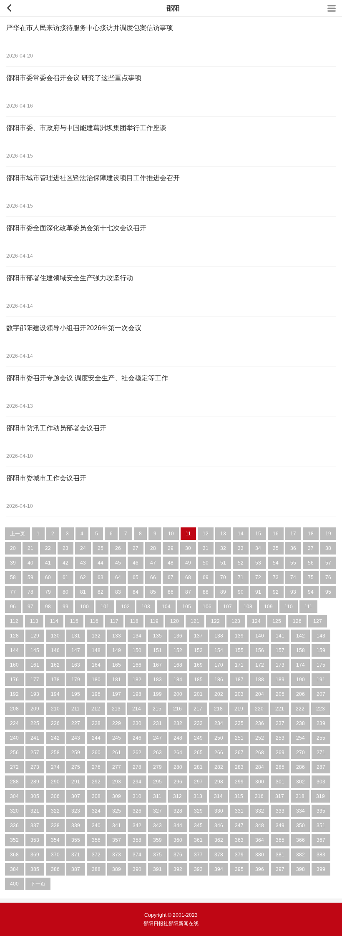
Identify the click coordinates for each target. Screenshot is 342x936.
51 (223, 563)
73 (276, 577)
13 (223, 534)
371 (75, 855)
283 (239, 767)
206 (300, 694)
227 (75, 723)
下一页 (37, 884)
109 (268, 607)
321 (34, 811)
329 (198, 811)
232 (178, 723)
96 (13, 607)
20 (13, 548)
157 (280, 650)
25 (100, 548)
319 (320, 796)
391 (157, 869)
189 (280, 680)
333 (280, 811)
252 (259, 738)
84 (135, 592)
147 (75, 650)
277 (116, 767)
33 (241, 548)
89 (223, 592)
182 (137, 680)
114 (54, 621)
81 (83, 592)
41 (48, 563)
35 (276, 548)
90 (241, 592)
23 (65, 548)
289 (34, 782)
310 (137, 796)
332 (259, 811)
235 (239, 723)
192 (14, 694)
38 (328, 548)
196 (96, 694)
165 (116, 665)
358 (137, 840)
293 (116, 782)
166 (137, 665)
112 (14, 621)
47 (153, 563)
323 (75, 811)
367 (321, 840)
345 (198, 825)
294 (137, 782)
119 (154, 621)
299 (239, 782)
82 (100, 592)
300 (259, 782)
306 (55, 796)
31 (206, 548)
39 (13, 563)
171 (239, 665)
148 (96, 650)
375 (157, 855)
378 (218, 855)
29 (171, 548)
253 (280, 738)
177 (34, 680)
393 (198, 869)
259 (75, 752)
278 (137, 767)
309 (116, 796)
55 (293, 563)
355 (75, 840)
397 (280, 869)
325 (116, 811)
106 (207, 607)
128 (14, 636)
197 (116, 694)
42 (65, 563)
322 (55, 811)
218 (218, 709)
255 (321, 738)
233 (198, 723)
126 (297, 621)
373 (116, 855)
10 (171, 534)
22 (48, 548)
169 (198, 665)
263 (157, 752)
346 (218, 825)
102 (125, 607)
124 (256, 621)
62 (83, 577)
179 (75, 680)
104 (166, 607)
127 (317, 621)
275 (75, 767)
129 (34, 636)
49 (188, 563)
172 (259, 665)
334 (300, 811)
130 (55, 636)
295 (157, 782)
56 (311, 563)
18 (311, 534)
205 (280, 694)
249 (198, 738)
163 (75, 665)
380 (259, 855)
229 (116, 723)
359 (157, 840)
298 (218, 782)
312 (177, 796)
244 (96, 738)
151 (157, 650)
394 (218, 869)
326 (137, 811)
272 (14, 767)
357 (116, 840)
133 (116, 636)
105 (186, 607)
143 (321, 636)
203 (239, 694)
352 (14, 840)
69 (206, 577)
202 (218, 694)
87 (188, 592)
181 (116, 680)
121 (195, 621)
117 (114, 621)
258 (55, 752)
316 (259, 796)
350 (300, 825)
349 (280, 825)
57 (328, 563)
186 (218, 680)
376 (178, 855)
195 (75, 694)
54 (276, 563)
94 (311, 592)
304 (14, 796)
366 (300, 840)
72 (258, 577)
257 (34, 752)
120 (174, 621)
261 (116, 752)
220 (259, 709)
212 (95, 709)
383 (321, 855)
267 (239, 752)
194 (55, 694)
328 (178, 811)
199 (157, 694)
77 (13, 592)
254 (300, 738)
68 (188, 577)
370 (55, 855)
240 (14, 738)
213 (116, 709)
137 (198, 636)
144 (14, 650)
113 (34, 621)
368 (14, 855)
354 (55, 840)
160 (14, 665)
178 (55, 680)
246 (137, 738)
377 (198, 855)
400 (14, 884)
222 (300, 709)
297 (198, 782)
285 (280, 767)
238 (300, 723)
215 (157, 709)
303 (321, 782)
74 (293, 577)
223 (320, 709)
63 (100, 577)
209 (34, 709)
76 (328, 577)
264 (178, 752)
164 (96, 665)
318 (300, 796)
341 (116, 825)
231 (157, 723)
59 (30, 577)
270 (300, 752)
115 (74, 621)
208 (14, 709)
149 (116, 650)
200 (178, 694)
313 (198, 796)
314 (218, 796)
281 (198, 767)
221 (279, 709)
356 (96, 840)
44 (100, 563)
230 (137, 723)
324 (96, 811)
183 (157, 680)
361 (198, 840)
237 (280, 723)
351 (321, 825)
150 (137, 650)
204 (259, 694)
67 (171, 577)
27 (135, 548)
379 (239, 855)
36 (293, 548)
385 (34, 869)
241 (34, 738)
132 (96, 636)
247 (157, 738)
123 (235, 621)
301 (280, 782)
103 (145, 607)
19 (328, 534)
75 (311, 577)
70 (223, 577)
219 (238, 709)
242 (55, 738)
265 (198, 752)
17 (293, 534)
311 (157, 796)
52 (241, 563)
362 (218, 840)
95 (328, 592)
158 (300, 650)
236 (259, 723)
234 (218, 723)
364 (259, 840)
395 (239, 869)
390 (137, 869)
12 (206, 534)
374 (137, 855)
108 (248, 607)
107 (227, 607)
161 (34, 665)
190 (300, 680)
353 (34, 840)
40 (30, 563)
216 (177, 709)
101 (105, 607)
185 (198, 680)
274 (55, 767)
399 (321, 869)
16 (276, 534)
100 (84, 607)
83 (118, 592)
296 (178, 782)
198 (137, 694)
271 (321, 752)
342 (137, 825)
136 (178, 636)
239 (321, 723)
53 (258, 563)
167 (157, 665)
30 (188, 548)
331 (239, 811)
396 (259, 869)
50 (206, 563)
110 (288, 607)
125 (276, 621)
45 (118, 563)
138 (218, 636)
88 (206, 592)
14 (241, 534)
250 (218, 738)
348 (259, 825)
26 (118, 548)
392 (178, 869)
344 (178, 825)
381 (280, 855)
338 (55, 825)
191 (321, 680)
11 (188, 534)
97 (30, 607)
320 (14, 811)
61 (65, 577)
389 (116, 869)
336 (14, 825)
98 (48, 607)
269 (280, 752)
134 (137, 636)
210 (55, 709)
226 (55, 723)
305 (34, 796)
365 (280, 840)
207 (321, 694)
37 (311, 548)
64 (118, 577)
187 (239, 680)
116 (94, 621)
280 (178, 767)
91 (258, 592)
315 (238, 796)
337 (34, 825)
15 (258, 534)
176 (14, 680)
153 (198, 650)
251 (239, 738)
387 (75, 869)
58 (13, 577)
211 (75, 709)
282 (218, 767)
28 (153, 548)
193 (34, 694)
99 (65, 607)
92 (276, 592)
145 (34, 650)
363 (239, 840)
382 (300, 855)
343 (157, 825)
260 (96, 752)
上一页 (17, 534)
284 (259, 767)
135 (157, 636)
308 (96, 796)
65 (135, 577)
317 (279, 796)
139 (239, 636)
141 (280, 636)
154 (218, 650)
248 (178, 738)
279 (157, 767)
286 (300, 767)
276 (96, 767)
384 (14, 869)
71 (241, 577)
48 (171, 563)
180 (96, 680)
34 (258, 548)
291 (75, 782)
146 (55, 650)
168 (178, 665)
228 (96, 723)
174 (300, 665)
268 (259, 752)
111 (308, 607)
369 (34, 855)
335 (321, 811)
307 (75, 796)
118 (134, 621)
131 (75, 636)
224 (14, 723)
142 (300, 636)
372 (96, 855)
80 (65, 592)
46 (135, 563)
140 (259, 636)
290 (55, 782)
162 (55, 665)
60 (48, 577)
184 (178, 680)
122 (215, 621)
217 (198, 709)
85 (153, 592)
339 (75, 825)
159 (321, 650)
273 (34, 767)
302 (300, 782)
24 (83, 548)
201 (198, 694)
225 (34, 723)
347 (239, 825)
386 (55, 869)
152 (178, 650)
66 (153, 577)
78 (30, 592)
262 (137, 752)
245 (116, 738)
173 (280, 665)
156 (259, 650)
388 (96, 869)
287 (321, 767)
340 (96, 825)
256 (14, 752)
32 (223, 548)
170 (218, 665)
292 (96, 782)
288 (14, 782)
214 (136, 709)
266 (218, 752)
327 (157, 811)
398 (300, 869)
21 (30, 548)
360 (178, 840)
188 (259, 680)
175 (321, 665)
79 (48, 592)
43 (83, 563)
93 (293, 592)
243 (75, 738)
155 (239, 650)
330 (218, 811)
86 (171, 592)
